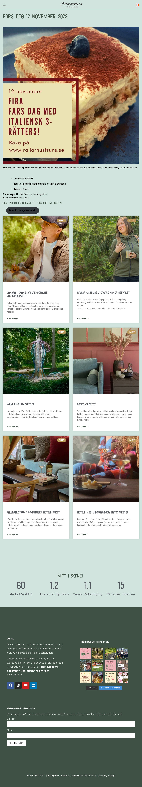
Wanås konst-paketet (20, 404)
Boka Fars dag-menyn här (22, 210)
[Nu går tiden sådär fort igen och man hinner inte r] (85, 677)
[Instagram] (18, 685)
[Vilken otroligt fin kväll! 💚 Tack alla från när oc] (122, 653)
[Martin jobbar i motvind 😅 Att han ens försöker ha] (122, 665)
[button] (4, 5)
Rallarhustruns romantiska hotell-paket (33, 512)
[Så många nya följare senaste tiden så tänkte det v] (97, 665)
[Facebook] (10, 685)
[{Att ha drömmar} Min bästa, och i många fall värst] (85, 665)
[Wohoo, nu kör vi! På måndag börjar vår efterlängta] (110, 665)
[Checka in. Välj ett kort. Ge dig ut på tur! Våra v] (122, 677)
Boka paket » (12, 319)
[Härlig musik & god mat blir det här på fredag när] (110, 677)
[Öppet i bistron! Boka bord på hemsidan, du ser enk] (85, 653)
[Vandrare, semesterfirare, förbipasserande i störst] (97, 653)
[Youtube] (25, 685)
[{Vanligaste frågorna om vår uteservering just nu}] (110, 653)
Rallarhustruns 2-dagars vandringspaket (103, 292)
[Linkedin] (33, 685)
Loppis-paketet (86, 404)
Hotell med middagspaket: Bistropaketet (102, 512)
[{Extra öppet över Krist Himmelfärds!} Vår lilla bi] (97, 677)
